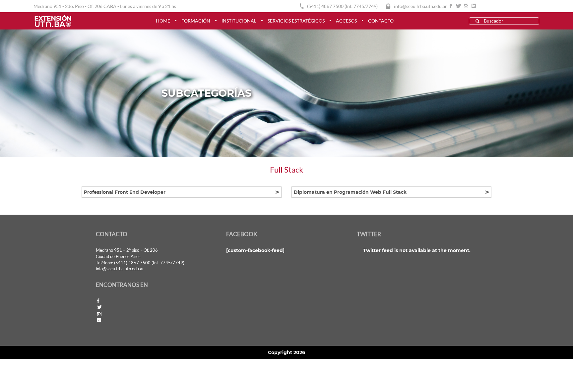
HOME (163, 21)
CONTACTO (381, 21)
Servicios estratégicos (296, 21)
